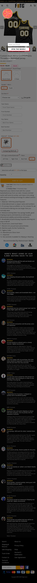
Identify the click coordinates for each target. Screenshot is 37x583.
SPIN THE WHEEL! (18, 49)
